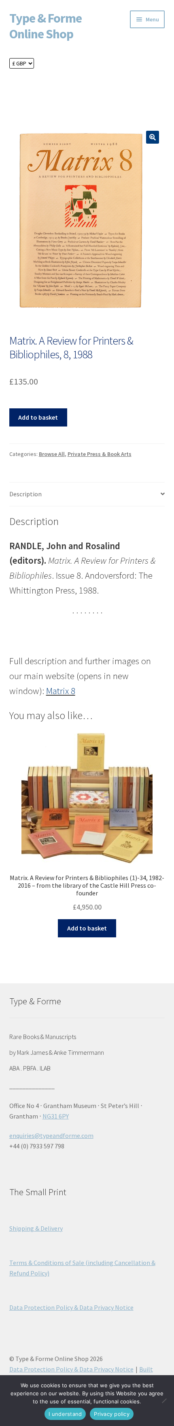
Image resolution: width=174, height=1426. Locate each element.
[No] (164, 1401)
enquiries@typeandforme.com (51, 1135)
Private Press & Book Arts (100, 454)
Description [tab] (25, 494)
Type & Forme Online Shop (45, 26)
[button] (152, 137)
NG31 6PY (55, 1116)
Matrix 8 (60, 690)
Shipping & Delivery (36, 1228)
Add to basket (38, 417)
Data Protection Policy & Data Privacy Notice (71, 1307)
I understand (65, 1414)
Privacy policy (111, 1414)
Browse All (52, 454)
